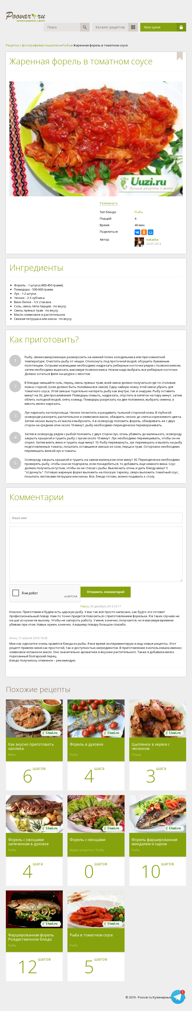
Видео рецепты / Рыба (87, 850)
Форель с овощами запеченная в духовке (28, 842)
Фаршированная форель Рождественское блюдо (31, 937)
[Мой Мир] (150, 232)
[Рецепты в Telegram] (178, 997)
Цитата (178, 606)
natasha (152, 239)
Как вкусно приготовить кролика (31, 746)
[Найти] (85, 27)
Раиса (85, 606)
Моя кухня (152, 27)
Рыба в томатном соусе (91, 935)
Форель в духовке (86, 744)
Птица (136, 754)
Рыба (139, 212)
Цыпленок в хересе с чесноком (151, 746)
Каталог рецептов (110, 27)
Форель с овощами (87, 840)
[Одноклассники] (144, 232)
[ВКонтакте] (137, 232)
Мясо (12, 754)
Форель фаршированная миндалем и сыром (154, 842)
